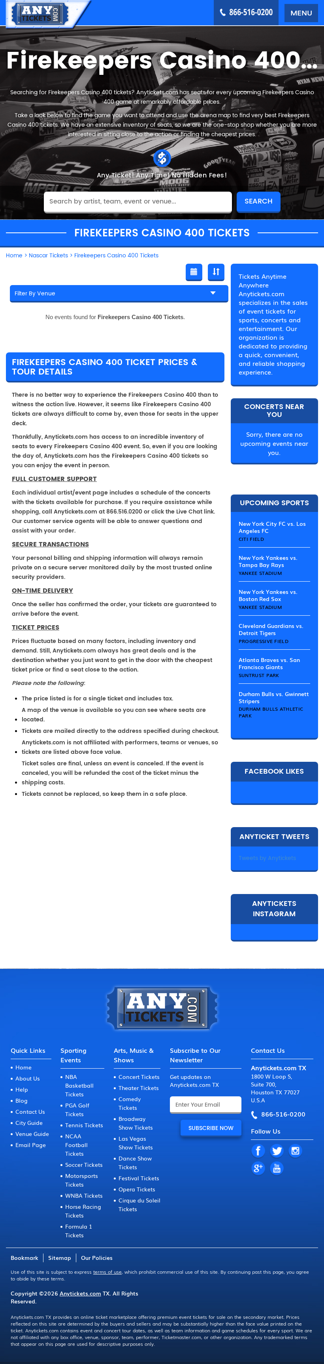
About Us (27, 1078)
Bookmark (24, 1257)
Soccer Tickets (84, 1164)
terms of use (107, 1271)
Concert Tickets (139, 1077)
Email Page (30, 1145)
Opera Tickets (137, 1189)
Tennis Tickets (84, 1125)
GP (258, 1168)
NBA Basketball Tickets (79, 1085)
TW (276, 1151)
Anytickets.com (80, 1293)
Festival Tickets (139, 1178)
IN (295, 1151)
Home (23, 1067)
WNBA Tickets (84, 1195)
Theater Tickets (139, 1088)
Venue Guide (32, 1134)
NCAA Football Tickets (76, 1144)
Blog (21, 1100)
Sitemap (59, 1257)
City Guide (29, 1122)
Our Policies (97, 1257)
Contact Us (30, 1111)
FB (258, 1151)
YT (276, 1168)
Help (21, 1089)
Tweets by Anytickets (267, 858)
